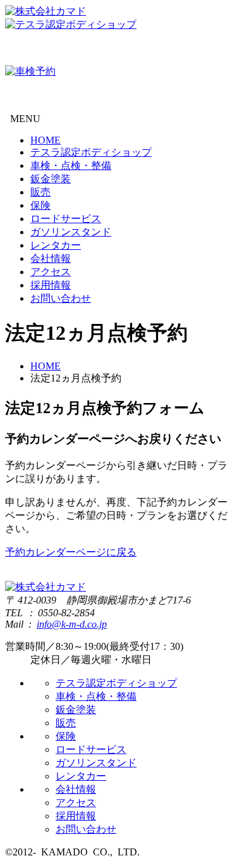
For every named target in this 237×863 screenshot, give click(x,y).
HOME (45, 140)
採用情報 (50, 285)
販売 (40, 192)
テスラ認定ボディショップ (91, 152)
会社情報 (50, 258)
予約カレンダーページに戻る (71, 552)
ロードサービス (65, 218)
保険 (40, 205)
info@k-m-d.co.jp (72, 624)
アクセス (50, 271)
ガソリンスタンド (70, 232)
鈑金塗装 (50, 178)
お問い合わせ (60, 298)
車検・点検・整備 (70, 165)
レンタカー (55, 245)
